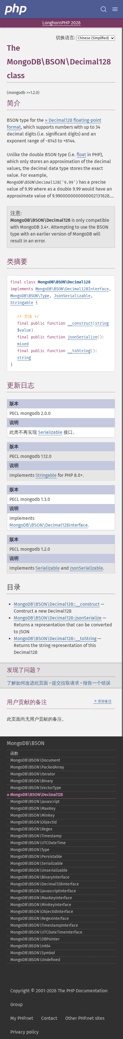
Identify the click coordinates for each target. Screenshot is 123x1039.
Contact (49, 1018)
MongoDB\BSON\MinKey (32, 815)
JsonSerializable (72, 295)
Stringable (21, 302)
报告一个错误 (96, 683)
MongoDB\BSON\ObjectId (33, 822)
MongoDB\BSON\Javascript (34, 801)
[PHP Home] (16, 9)
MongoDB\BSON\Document (35, 760)
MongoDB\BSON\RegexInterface (39, 918)
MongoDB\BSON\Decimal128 (36, 794)
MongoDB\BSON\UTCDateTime (38, 842)
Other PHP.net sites (84, 1018)
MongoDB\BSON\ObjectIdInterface (41, 911)
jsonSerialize (82, 337)
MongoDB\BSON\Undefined (35, 959)
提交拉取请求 (65, 683)
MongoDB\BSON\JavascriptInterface (43, 891)
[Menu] (115, 9)
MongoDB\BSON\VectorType (35, 787)
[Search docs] (103, 9)
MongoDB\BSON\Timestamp (35, 836)
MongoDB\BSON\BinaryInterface (40, 877)
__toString (79, 350)
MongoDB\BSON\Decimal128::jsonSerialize (58, 618)
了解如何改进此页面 (27, 683)
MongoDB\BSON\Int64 (30, 946)
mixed (23, 344)
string (102, 323)
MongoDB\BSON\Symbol (32, 952)
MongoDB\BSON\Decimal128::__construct (57, 604)
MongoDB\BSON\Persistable (36, 856)
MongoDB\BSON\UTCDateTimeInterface (46, 932)
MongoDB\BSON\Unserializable (39, 870)
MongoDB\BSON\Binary (31, 781)
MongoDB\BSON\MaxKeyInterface (41, 897)
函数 (14, 753)
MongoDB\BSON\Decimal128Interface (72, 289)
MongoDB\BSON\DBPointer (34, 939)
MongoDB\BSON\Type (29, 295)
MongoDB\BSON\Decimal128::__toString (55, 638)
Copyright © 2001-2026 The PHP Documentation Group (59, 997)
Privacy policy (24, 1032)
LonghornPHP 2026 (61, 23)
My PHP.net (21, 1018)
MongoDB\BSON (25, 743)
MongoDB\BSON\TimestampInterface (44, 925)
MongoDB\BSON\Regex (31, 829)
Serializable (50, 432)
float (81, 154)
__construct (80, 323)
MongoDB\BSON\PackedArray (37, 767)
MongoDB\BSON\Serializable (36, 863)
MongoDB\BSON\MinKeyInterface (40, 904)
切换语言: (65, 37)
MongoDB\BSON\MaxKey (32, 808)
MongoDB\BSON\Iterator (32, 774)
